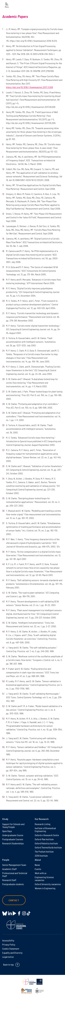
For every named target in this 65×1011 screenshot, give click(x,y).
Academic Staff (9, 869)
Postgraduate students (13, 884)
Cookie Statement (10, 948)
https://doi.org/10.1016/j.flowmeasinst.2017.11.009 (29, 87)
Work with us (40, 873)
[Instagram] (24, 913)
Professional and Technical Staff (14, 874)
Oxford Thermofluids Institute (48, 847)
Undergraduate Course (12, 835)
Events (38, 869)
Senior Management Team (14, 864)
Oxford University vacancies (48, 884)
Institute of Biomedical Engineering (45, 829)
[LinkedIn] (10, 913)
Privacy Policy (8, 944)
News (37, 864)
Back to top (8, 964)
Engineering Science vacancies (44, 878)
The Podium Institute (44, 851)
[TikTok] (28, 913)
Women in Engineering (45, 888)
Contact (14, 900)
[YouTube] (14, 913)
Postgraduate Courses (12, 839)
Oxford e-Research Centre (47, 835)
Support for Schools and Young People (13, 825)
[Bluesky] (4, 913)
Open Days (7, 831)
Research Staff (9, 880)
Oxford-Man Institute (44, 839)
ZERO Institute (41, 855)
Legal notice (8, 956)
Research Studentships (13, 843)
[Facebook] (19, 913)
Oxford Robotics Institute (46, 843)
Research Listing (42, 824)
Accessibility (8, 940)
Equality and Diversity (12, 952)
